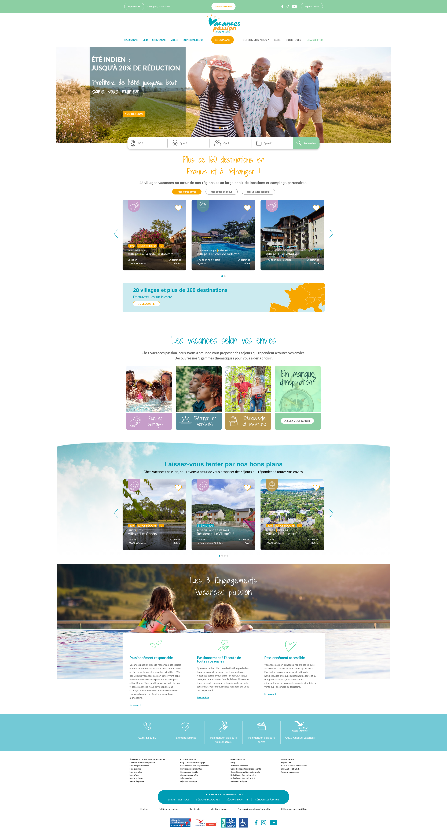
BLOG (277, 39)
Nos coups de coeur (221, 191)
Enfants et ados (178, 799)
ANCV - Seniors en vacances (294, 765)
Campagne (131, 39)
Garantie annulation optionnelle (245, 772)
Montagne (159, 39)
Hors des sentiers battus (191, 768)
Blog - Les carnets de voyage (192, 762)
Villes (174, 39)
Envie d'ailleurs (193, 39)
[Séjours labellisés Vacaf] (228, 824)
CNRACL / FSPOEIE (290, 768)
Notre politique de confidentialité (254, 809)
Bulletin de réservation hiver (243, 775)
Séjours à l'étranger (188, 781)
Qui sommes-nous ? (256, 39)
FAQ (232, 762)
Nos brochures (136, 778)
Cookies (144, 809)
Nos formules (136, 772)
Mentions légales (219, 809)
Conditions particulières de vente (245, 768)
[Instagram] (263, 822)
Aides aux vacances (239, 765)
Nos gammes (135, 768)
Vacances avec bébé (189, 775)
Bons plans (222, 39)
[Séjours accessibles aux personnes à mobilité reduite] (243, 824)
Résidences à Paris (267, 799)
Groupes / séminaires (159, 6)
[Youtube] (273, 822)
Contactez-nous (223, 6)
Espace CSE (134, 6)
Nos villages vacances (139, 765)
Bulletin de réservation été (242, 778)
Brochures (293, 39)
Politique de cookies (168, 809)
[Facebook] (256, 822)
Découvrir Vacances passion (142, 762)
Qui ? (226, 143)
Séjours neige (186, 778)
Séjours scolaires (208, 799)
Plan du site (194, 809)
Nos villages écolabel (258, 191)
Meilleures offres (187, 191)
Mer (145, 39)
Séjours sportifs (237, 799)
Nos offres (134, 775)
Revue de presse (137, 781)
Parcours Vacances (290, 772)
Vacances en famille (189, 772)
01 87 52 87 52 (147, 737)
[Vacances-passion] (224, 24)
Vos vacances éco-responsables (194, 765)
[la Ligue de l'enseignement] (180, 824)
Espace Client (312, 6)
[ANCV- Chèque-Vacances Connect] (206, 824)
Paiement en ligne (238, 781)
